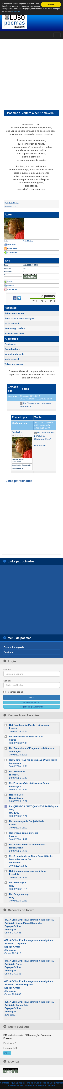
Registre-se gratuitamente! (31, 707)
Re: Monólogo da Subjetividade (26, 821)
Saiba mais (15, 11)
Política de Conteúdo (35, 1086)
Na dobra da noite (14, 333)
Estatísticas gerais (14, 647)
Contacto (4, 1083)
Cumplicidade (12, 349)
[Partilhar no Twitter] (19, 298)
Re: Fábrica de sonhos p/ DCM (26, 736)
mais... (7, 1053)
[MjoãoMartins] (31, 228)
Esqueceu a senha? (31, 702)
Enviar (10, 281)
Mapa (21, 1083)
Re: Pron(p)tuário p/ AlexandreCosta (29, 783)
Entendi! (51, 4)
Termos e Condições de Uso (40, 1083)
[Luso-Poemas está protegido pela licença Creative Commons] (10, 1070)
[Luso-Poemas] (31, 21)
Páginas (8, 652)
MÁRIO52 (14, 813)
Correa (12, 739)
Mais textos (11, 245)
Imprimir (10, 285)
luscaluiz (14, 874)
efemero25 (15, 862)
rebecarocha (16, 847)
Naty (11, 886)
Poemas (12, 113)
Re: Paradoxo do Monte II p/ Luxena (29, 725)
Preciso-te (10, 344)
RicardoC (14, 774)
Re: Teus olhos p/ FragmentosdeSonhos (31, 748)
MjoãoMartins (19, 423)
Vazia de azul (12, 323)
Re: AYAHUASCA (18, 771)
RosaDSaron (16, 798)
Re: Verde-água (17, 882)
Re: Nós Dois (16, 794)
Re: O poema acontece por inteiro (27, 871)
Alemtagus (15, 751)
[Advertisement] (31, 74)
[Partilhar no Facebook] (14, 298)
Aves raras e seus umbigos (19, 318)
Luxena (13, 728)
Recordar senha (15, 692)
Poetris (51, 1086)
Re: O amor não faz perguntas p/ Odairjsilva (33, 760)
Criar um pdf (12, 289)
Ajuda (14, 1083)
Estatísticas (12, 252)
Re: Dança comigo (19, 894)
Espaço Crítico (13, 926)
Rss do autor (12, 248)
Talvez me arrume (14, 313)
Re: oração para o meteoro (23, 833)
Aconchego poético (15, 328)
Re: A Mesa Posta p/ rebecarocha (27, 844)
